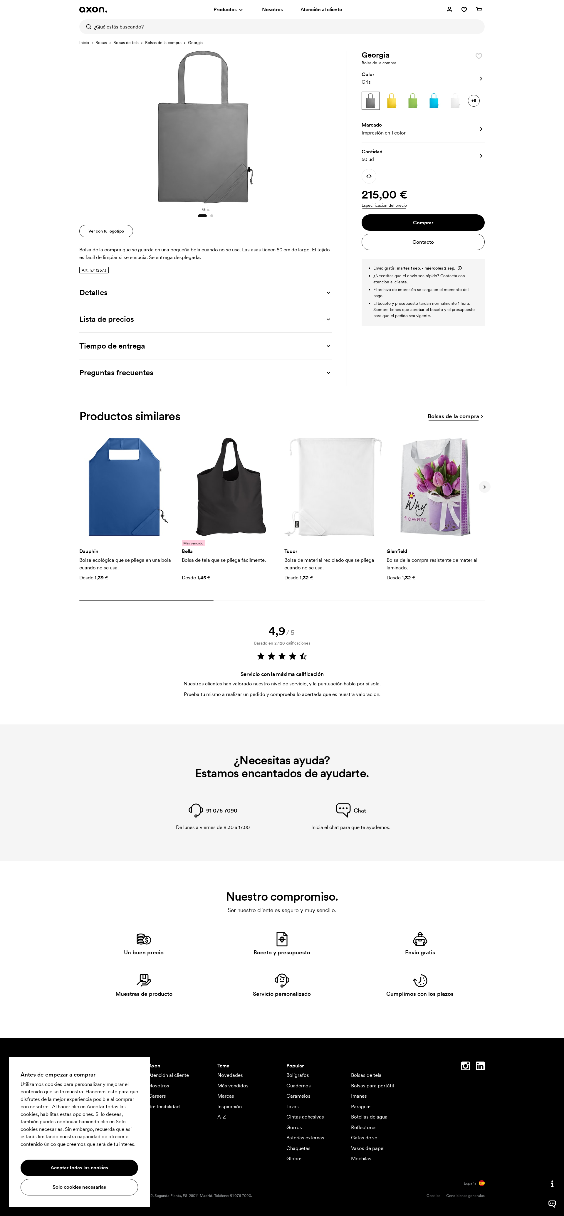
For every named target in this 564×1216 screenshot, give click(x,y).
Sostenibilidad (164, 1106)
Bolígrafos (297, 1075)
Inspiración (229, 1106)
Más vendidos (233, 1085)
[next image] (326, 126)
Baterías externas (305, 1137)
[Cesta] (479, 10)
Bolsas (101, 42)
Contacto (423, 242)
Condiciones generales (465, 1195)
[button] (423, 78)
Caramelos (298, 1096)
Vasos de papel (368, 1148)
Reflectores (364, 1127)
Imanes (359, 1096)
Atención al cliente (321, 9)
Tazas (292, 1106)
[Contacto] (552, 1184)
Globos (294, 1158)
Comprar (423, 222)
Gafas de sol (365, 1137)
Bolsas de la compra (163, 42)
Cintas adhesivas (305, 1117)
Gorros (294, 1127)
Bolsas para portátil (372, 1085)
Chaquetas (298, 1148)
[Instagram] (465, 1067)
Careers (157, 1096)
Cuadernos (298, 1085)
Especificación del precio (384, 205)
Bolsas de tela (126, 42)
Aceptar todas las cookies (79, 1167)
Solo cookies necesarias (79, 1187)
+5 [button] (473, 100)
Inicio (84, 42)
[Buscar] (86, 26)
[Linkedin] (480, 1067)
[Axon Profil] (93, 10)
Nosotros (272, 9)
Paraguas (361, 1106)
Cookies (433, 1195)
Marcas (225, 1096)
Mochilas (361, 1158)
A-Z (221, 1117)
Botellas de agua (369, 1117)
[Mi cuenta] (449, 10)
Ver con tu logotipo (106, 231)
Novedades (230, 1075)
